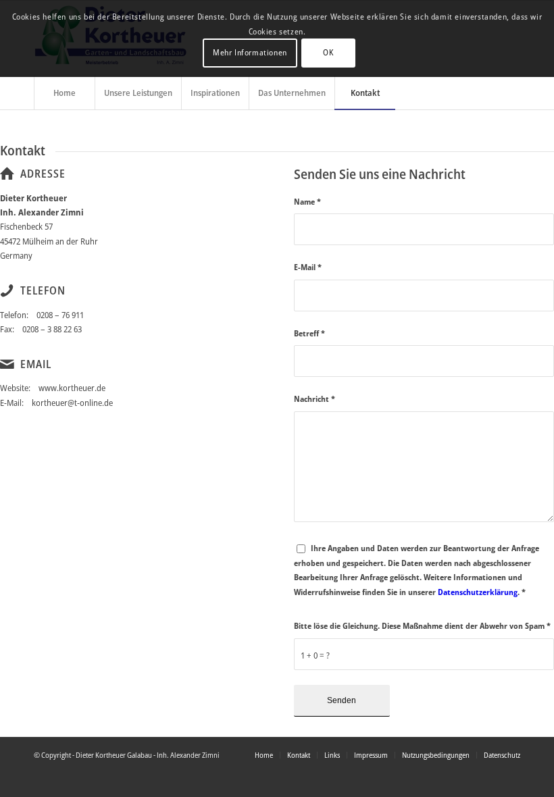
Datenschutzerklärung (478, 592)
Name (307, 201)
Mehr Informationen (250, 52)
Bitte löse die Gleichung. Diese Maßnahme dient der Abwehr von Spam (422, 626)
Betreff (309, 333)
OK (328, 52)
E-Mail (308, 267)
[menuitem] (64, 92)
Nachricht (314, 399)
